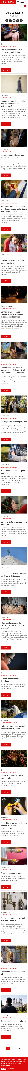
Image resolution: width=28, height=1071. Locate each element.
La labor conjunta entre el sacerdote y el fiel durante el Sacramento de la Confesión (13, 370)
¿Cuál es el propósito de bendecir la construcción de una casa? (12, 625)
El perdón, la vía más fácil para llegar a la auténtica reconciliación (14, 825)
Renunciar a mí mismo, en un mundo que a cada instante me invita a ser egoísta (14, 209)
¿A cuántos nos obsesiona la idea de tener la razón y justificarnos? (13, 103)
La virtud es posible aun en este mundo (12, 776)
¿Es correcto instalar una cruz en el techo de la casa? (13, 574)
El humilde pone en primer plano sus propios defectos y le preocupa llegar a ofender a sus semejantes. (13, 878)
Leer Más (5, 70)
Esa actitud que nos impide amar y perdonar (12, 261)
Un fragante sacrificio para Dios (14, 421)
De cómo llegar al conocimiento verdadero (14, 523)
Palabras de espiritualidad (9, 46)
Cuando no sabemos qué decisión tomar (11, 679)
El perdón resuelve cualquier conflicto (13, 471)
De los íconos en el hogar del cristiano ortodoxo (13, 919)
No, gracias (11, 1069)
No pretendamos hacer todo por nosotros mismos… (12, 156)
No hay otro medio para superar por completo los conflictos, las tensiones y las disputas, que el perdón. (13, 833)
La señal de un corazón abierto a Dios (14, 972)
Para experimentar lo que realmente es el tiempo (11, 50)
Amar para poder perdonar (12, 873)
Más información (5, 1065)
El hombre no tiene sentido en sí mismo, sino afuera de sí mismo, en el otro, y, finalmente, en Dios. (13, 783)
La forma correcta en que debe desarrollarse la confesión (14, 727)
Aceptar (3, 1069)
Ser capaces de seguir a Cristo (13, 1021)
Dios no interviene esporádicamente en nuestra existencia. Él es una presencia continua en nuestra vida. (13, 686)
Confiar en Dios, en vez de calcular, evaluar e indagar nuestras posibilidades (12, 314)
